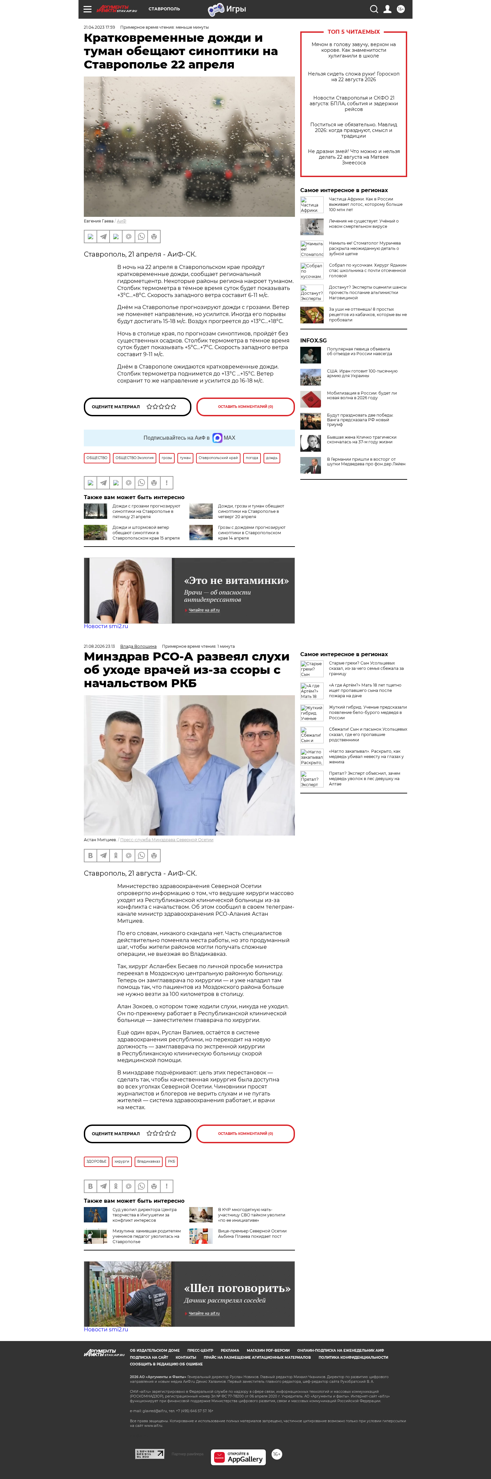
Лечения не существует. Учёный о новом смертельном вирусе (364, 223)
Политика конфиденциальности (353, 1357)
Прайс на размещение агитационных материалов (257, 1357)
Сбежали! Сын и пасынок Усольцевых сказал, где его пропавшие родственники (368, 734)
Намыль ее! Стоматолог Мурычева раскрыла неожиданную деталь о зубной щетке (365, 248)
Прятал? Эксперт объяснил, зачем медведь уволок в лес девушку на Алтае (364, 778)
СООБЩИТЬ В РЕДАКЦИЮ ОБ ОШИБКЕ (166, 1364)
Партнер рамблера (187, 1454)
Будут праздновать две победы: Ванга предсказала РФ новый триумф (360, 420)
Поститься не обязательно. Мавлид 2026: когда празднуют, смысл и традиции (353, 130)
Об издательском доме (155, 1350)
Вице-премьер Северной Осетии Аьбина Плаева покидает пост (252, 1233)
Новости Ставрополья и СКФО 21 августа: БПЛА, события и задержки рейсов (354, 103)
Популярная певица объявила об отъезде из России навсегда (359, 351)
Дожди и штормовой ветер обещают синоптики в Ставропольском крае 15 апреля (146, 533)
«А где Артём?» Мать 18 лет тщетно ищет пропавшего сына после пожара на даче (365, 690)
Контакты (186, 1357)
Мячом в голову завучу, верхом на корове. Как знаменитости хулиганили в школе (354, 50)
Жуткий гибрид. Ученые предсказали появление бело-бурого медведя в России (368, 712)
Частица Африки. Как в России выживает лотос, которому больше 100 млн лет (365, 204)
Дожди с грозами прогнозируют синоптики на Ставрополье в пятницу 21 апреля (146, 511)
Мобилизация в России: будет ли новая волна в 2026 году (362, 395)
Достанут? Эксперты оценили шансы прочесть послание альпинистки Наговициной (367, 292)
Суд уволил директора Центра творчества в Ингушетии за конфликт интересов (145, 1215)
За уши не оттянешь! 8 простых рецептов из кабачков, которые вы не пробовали (368, 314)
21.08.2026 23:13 (99, 646)
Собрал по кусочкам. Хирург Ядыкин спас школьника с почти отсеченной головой (367, 270)
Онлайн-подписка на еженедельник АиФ (340, 1350)
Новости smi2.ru (106, 626)
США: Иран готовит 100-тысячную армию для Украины (362, 373)
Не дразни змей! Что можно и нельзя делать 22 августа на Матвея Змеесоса (354, 157)
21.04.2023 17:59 (99, 27)
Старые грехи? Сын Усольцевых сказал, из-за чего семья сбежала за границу (366, 668)
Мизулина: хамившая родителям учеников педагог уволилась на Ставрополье (147, 1236)
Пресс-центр (200, 1350)
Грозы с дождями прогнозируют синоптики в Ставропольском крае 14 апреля (252, 533)
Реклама (230, 1350)
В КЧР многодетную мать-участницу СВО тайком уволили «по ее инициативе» (251, 1215)
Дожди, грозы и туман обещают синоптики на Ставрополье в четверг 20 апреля (251, 511)
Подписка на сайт (149, 1357)
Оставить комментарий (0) (245, 407)
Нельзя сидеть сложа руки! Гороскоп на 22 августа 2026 (353, 77)
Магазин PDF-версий (268, 1350)
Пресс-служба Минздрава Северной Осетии (166, 839)
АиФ (121, 221)
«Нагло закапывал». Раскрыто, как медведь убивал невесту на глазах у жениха (366, 756)
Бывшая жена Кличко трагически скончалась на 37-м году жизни (361, 439)
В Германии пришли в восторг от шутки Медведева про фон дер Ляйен (366, 461)
